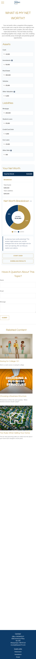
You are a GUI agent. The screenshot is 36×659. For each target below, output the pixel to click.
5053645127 (20, 636)
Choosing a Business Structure (13, 396)
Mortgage (6, 108)
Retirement (18, 652)
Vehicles (5, 81)
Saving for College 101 (9, 361)
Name (2, 280)
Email (2, 291)
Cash (4, 50)
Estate (18, 657)
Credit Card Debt (8, 129)
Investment (18, 654)
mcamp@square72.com (18, 645)
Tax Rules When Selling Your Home (15, 433)
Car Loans (6, 140)
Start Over (18, 255)
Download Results (18, 261)
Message (3, 302)
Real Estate (6, 70)
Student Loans (7, 119)
